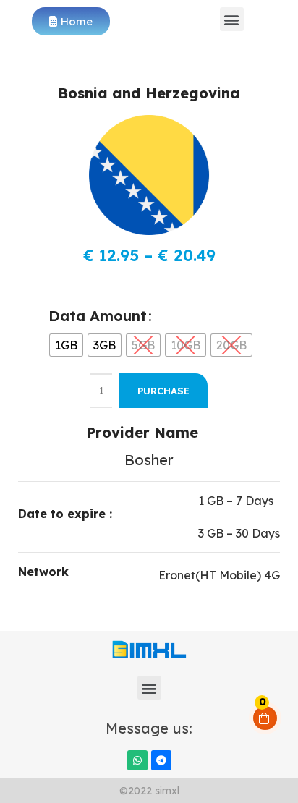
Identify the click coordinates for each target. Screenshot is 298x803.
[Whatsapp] (137, 760)
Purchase (163, 390)
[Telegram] (161, 760)
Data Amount (97, 316)
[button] (232, 19)
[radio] (66, 345)
